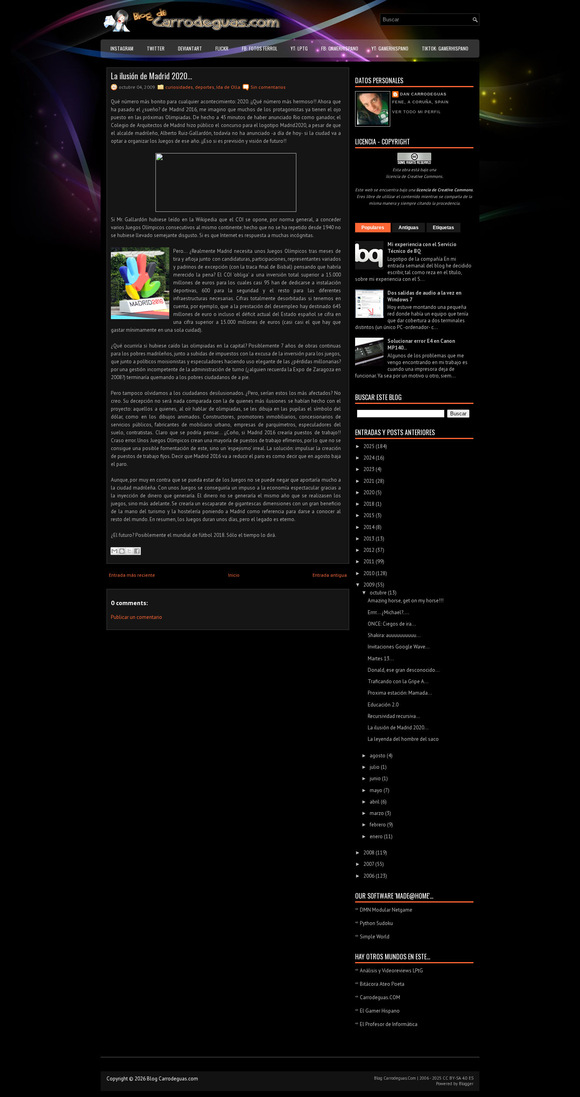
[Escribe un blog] (122, 551)
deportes (204, 87)
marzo (377, 813)
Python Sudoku (376, 923)
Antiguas (409, 227)
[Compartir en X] (129, 551)
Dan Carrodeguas (423, 94)
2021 (369, 481)
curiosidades (179, 87)
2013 (369, 538)
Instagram (121, 48)
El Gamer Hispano (380, 1010)
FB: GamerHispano (339, 48)
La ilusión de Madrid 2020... (151, 76)
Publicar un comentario (136, 617)
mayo (377, 790)
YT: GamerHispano (390, 48)
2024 (369, 457)
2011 (369, 561)
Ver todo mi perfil (416, 112)
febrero (378, 824)
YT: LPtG (299, 48)
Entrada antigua (329, 575)
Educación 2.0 (383, 704)
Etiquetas (443, 227)
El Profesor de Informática (388, 1024)
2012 (369, 550)
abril (375, 801)
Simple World (374, 936)
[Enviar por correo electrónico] (114, 551)
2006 (369, 876)
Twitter (156, 48)
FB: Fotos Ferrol (259, 48)
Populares (372, 227)
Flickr (221, 48)
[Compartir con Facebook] (137, 551)
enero (377, 836)
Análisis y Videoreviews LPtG (391, 970)
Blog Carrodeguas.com (172, 1078)
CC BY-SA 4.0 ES (458, 1078)
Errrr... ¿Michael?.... (388, 612)
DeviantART (190, 48)
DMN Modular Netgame (386, 909)
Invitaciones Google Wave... (399, 646)
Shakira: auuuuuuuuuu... (394, 635)
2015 (369, 515)
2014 (369, 527)
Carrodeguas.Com (400, 1078)
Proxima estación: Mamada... (400, 693)
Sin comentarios (268, 87)
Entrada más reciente (132, 575)
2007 (369, 864)
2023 (369, 469)
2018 (369, 504)
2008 (369, 852)
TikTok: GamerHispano (445, 48)
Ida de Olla (228, 87)
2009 (369, 584)
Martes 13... (381, 658)
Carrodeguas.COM (380, 997)
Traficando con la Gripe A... (398, 681)
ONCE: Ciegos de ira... (392, 623)
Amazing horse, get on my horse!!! (405, 600)
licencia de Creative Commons (414, 176)
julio (375, 767)
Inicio (233, 575)
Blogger (466, 1083)
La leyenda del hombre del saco (403, 739)
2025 (369, 446)
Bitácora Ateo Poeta (382, 984)
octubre (379, 592)
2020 (369, 492)
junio (376, 778)
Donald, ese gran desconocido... (404, 670)
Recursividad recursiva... (394, 716)
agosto (378, 755)
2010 (369, 573)
